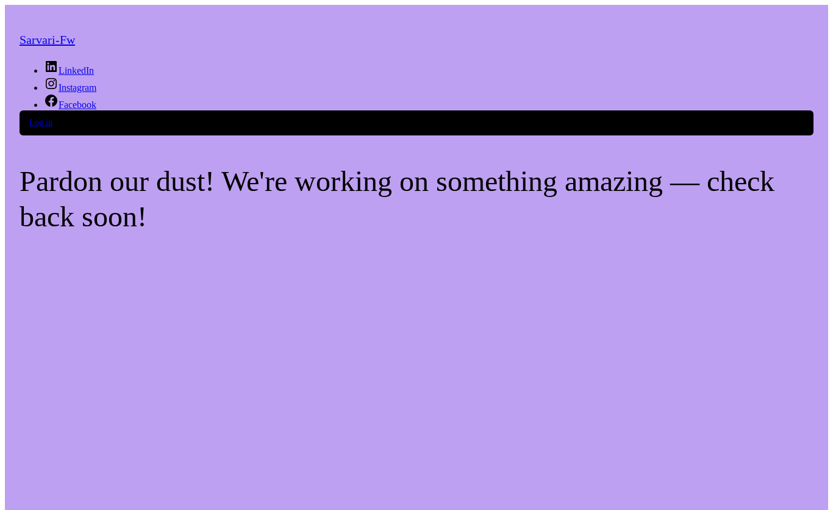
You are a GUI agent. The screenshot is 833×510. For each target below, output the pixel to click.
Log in (40, 122)
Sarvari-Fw (47, 39)
